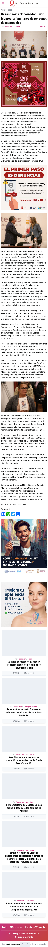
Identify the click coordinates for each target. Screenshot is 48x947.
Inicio (4, 927)
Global (17, 27)
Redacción (8, 27)
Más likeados (16, 927)
